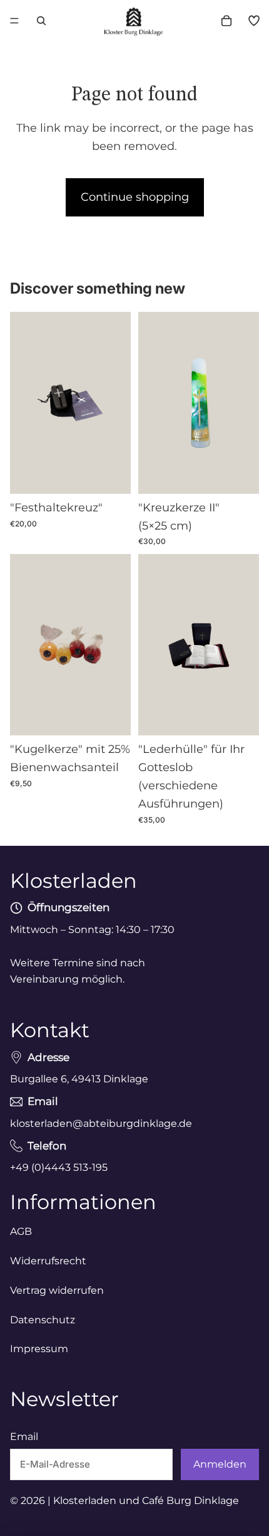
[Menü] (14, 20)
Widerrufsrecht (48, 1261)
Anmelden (219, 1465)
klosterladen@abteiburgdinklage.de (101, 1123)
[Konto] (254, 21)
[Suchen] (41, 21)
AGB (21, 1231)
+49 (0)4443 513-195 (59, 1167)
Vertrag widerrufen (57, 1290)
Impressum (39, 1349)
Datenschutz (42, 1320)
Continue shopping (135, 197)
